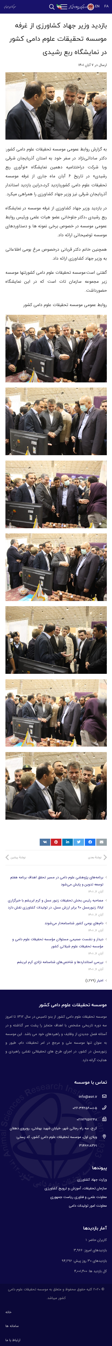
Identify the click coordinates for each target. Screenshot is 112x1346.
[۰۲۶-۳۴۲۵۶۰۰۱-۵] (102, 1108)
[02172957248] (102, 1119)
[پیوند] (81, 7)
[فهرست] (64, 7)
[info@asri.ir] (102, 1097)
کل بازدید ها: (97, 1271)
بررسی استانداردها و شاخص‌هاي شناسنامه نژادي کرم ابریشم (60, 962)
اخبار (100, 980)
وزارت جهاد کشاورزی (92, 1180)
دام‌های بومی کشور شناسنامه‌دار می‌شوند (74, 923)
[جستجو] (52, 7)
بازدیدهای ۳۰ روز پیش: (89, 1261)
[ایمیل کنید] (101, 842)
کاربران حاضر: (97, 1240)
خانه (8, 1312)
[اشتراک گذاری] (90, 842)
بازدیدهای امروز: (95, 1250)
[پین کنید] (56, 842)
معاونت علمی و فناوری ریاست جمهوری (78, 1197)
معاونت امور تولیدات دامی (88, 1206)
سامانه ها (12, 1326)
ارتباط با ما (12, 1340)
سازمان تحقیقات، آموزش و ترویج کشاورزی (76, 1188)
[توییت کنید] (78, 842)
